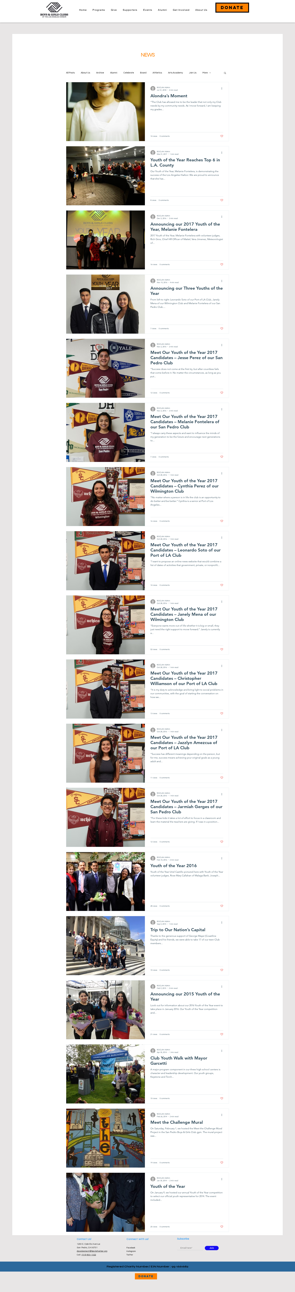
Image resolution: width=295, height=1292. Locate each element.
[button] (225, 73)
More (205, 73)
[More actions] (223, 88)
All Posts (70, 73)
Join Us (192, 73)
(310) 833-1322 (88, 1255)
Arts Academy (175, 73)
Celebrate (128, 73)
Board (143, 73)
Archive (100, 73)
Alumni (113, 73)
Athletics (157, 73)
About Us (85, 73)
